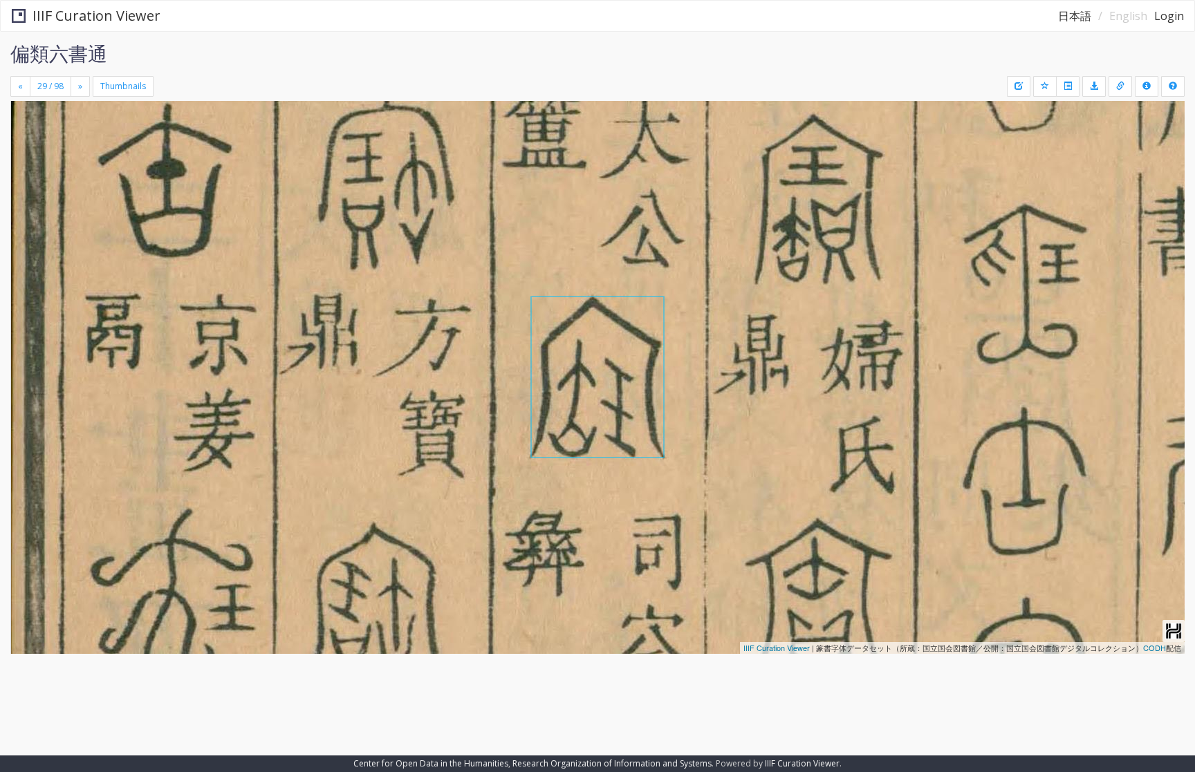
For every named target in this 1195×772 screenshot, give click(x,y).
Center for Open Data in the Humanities (430, 763)
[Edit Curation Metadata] (1018, 86)
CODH (1154, 647)
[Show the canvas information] (1120, 86)
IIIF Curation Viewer (96, 15)
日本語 (1074, 15)
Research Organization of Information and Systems (612, 763)
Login (1169, 15)
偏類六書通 (58, 53)
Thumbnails (123, 86)
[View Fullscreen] (26, 160)
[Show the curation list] (1068, 86)
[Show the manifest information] (1146, 86)
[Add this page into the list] (1045, 86)
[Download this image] (1094, 86)
